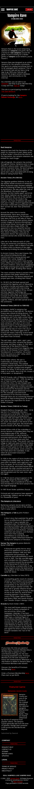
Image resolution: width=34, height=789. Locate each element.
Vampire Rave (14, 778)
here (20, 97)
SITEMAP (5, 751)
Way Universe (18, 781)
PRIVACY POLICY (8, 768)
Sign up (16, 86)
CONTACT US (6, 749)
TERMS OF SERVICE (9, 766)
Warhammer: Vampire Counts (17, 691)
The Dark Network (8, 91)
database (4, 84)
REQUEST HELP (7, 747)
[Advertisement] (17, 2)
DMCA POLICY (7, 771)
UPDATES (5, 756)
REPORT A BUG (7, 753)
